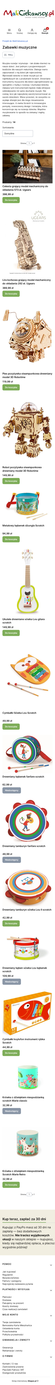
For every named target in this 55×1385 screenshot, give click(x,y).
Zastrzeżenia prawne (13, 1366)
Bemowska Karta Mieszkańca (17, 1325)
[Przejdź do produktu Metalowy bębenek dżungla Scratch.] (27, 505)
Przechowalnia (9, 1331)
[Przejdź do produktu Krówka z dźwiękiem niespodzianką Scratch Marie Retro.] (27, 1143)
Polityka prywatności (12, 1334)
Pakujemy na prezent (13, 1303)
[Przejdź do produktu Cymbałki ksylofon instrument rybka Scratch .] (27, 1013)
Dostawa (6, 1300)
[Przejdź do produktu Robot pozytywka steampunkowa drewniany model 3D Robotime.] (27, 429)
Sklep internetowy (24, 1381)
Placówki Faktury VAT (13, 1369)
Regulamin (7, 1274)
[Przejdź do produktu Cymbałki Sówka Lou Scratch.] (27, 675)
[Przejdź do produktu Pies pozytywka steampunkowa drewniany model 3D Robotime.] (27, 336)
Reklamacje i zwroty (12, 1350)
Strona (23, 143)
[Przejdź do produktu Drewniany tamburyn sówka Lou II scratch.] (27, 887)
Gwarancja (7, 1347)
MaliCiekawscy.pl (15, 41)
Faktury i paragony (11, 1281)
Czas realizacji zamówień (15, 1309)
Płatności (6, 1297)
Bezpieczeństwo (10, 1277)
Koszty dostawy (10, 1306)
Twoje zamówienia (11, 1322)
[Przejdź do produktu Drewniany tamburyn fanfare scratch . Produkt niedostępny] (27, 820)
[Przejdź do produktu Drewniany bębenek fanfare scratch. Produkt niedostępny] (27, 754)
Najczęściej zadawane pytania (17, 1284)
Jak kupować (9, 1271)
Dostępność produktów (14, 1373)
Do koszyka (11, 200)
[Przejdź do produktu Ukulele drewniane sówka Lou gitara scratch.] (27, 581)
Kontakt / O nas (10, 1363)
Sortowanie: (8, 127)
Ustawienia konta (11, 1328)
